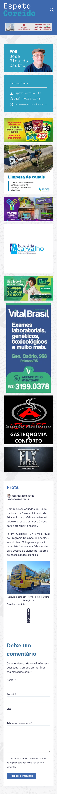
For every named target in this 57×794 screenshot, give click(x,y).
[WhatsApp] (29, 618)
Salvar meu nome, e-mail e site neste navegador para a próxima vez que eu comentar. (27, 762)
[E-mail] (29, 622)
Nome (11, 679)
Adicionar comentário (19, 723)
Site (9, 708)
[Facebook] (29, 610)
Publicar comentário (21, 775)
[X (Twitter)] (29, 614)
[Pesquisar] (52, 9)
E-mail (11, 694)
